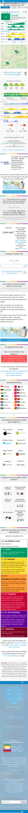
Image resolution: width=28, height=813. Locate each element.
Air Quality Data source (14, 730)
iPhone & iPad (7, 430)
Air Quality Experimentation (13, 722)
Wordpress (7, 461)
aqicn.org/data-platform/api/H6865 (20, 241)
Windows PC (21, 440)
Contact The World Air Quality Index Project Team (14, 711)
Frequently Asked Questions (14, 727)
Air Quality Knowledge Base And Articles (14, 720)
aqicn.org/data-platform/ (14, 375)
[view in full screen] (25, 12)
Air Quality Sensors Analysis (13, 723)
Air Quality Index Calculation (14, 731)
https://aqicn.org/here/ (14, 207)
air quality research (13, 717)
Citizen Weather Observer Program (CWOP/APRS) (14, 772)
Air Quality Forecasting (14, 733)
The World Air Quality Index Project (13, 742)
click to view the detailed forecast (14, 150)
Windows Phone (7, 440)
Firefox (20, 450)
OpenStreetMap (19, 68)
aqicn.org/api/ (21, 248)
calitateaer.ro (16, 169)
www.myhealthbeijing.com (12, 656)
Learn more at (14, 192)
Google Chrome (7, 450)
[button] (7, 63)
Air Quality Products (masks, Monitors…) (14, 734)
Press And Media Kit (13, 713)
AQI (9, 12)
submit (23, 802)
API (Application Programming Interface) (14, 736)
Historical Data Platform (13, 737)
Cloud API (20, 461)
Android (20, 430)
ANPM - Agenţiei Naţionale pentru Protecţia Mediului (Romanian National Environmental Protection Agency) (14, 776)
